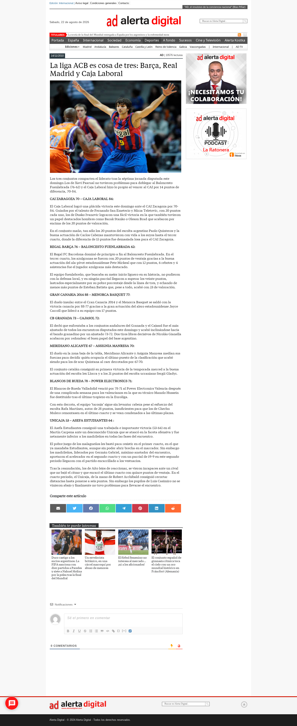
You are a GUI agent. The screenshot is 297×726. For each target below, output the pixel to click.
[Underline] (79, 631)
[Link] (113, 631)
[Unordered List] (96, 631)
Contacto (123, 3)
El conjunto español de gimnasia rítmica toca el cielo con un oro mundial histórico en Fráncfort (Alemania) (166, 564)
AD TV (239, 47)
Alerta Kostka (235, 40)
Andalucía (100, 47)
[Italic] (74, 631)
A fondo (169, 40)
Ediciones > (72, 47)
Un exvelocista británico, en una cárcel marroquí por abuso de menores (98, 562)
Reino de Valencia (165, 47)
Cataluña (127, 47)
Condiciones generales (103, 3)
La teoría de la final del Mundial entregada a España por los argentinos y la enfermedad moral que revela (125, 34)
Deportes (152, 40)
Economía (133, 40)
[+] (124, 630)
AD (162, 55)
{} (118, 630)
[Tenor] (130, 631)
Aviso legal (81, 3)
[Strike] (85, 631)
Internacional (93, 40)
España (73, 40)
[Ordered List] (91, 631)
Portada (58, 40)
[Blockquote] (102, 631)
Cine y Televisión (208, 40)
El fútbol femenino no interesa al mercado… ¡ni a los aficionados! (132, 560)
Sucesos (185, 40)
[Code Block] (108, 631)
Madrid (87, 47)
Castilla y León (144, 47)
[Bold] (68, 631)
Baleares (114, 47)
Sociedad (114, 40)
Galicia (183, 47)
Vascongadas (198, 47)
